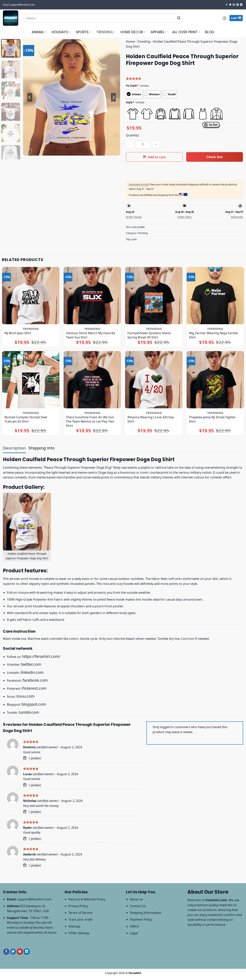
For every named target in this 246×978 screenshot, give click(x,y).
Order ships (184, 217)
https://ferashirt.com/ (41, 656)
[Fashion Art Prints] (10, 18)
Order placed (134, 217)
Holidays (60, 32)
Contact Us (138, 906)
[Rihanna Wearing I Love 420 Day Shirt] (153, 379)
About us (136, 899)
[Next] (113, 97)
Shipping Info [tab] (41, 448)
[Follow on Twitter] (230, 4)
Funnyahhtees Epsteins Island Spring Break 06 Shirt (149, 335)
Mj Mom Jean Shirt (17, 333)
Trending (104, 32)
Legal (134, 933)
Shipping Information (145, 913)
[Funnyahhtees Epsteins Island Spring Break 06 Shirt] (153, 295)
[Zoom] (28, 151)
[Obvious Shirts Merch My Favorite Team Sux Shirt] (92, 295)
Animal (38, 32)
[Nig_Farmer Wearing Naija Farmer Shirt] (215, 295)
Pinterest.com (34, 688)
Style (130, 102)
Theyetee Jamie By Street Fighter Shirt (212, 419)
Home (130, 41)
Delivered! (237, 217)
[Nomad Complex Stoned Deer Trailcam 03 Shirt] (30, 379)
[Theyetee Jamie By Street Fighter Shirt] (215, 379)
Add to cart (157, 157)
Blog (209, 32)
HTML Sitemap (79, 933)
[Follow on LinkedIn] (241, 4)
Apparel (158, 32)
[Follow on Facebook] (226, 4)
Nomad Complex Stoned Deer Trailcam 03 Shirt (26, 419)
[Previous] (29, 97)
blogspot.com (34, 704)
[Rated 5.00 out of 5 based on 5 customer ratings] (184, 78)
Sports (82, 32)
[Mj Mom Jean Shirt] (30, 295)
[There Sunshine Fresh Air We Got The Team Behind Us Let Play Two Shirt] (92, 379)
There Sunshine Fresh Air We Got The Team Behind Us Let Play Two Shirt (90, 421)
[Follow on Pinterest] (237, 4)
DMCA (134, 926)
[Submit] (178, 18)
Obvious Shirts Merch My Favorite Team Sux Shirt (90, 335)
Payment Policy (141, 919)
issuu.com (25, 696)
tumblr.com (29, 712)
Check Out (214, 157)
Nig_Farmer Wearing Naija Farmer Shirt (213, 335)
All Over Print (185, 32)
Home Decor (132, 32)
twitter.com (31, 664)
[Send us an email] (234, 4)
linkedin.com (32, 672)
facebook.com (35, 680)
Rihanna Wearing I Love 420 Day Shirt (150, 419)
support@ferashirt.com (34, 899)
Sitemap (74, 926)
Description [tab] (14, 448)
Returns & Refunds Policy (86, 899)
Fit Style (132, 85)
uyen (134, 239)
